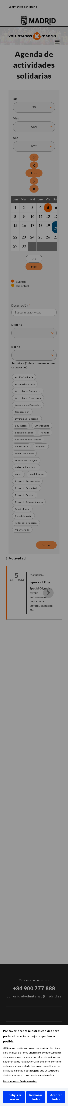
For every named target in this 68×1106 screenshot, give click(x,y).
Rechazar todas (35, 1097)
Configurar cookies (14, 1097)
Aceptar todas (56, 1097)
